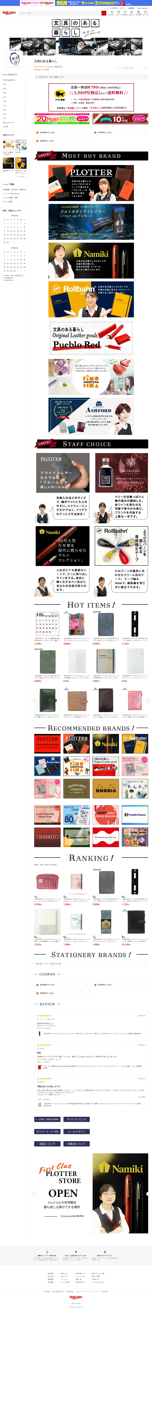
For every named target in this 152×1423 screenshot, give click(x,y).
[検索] (104, 13)
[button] (143, 8)
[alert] (91, 76)
